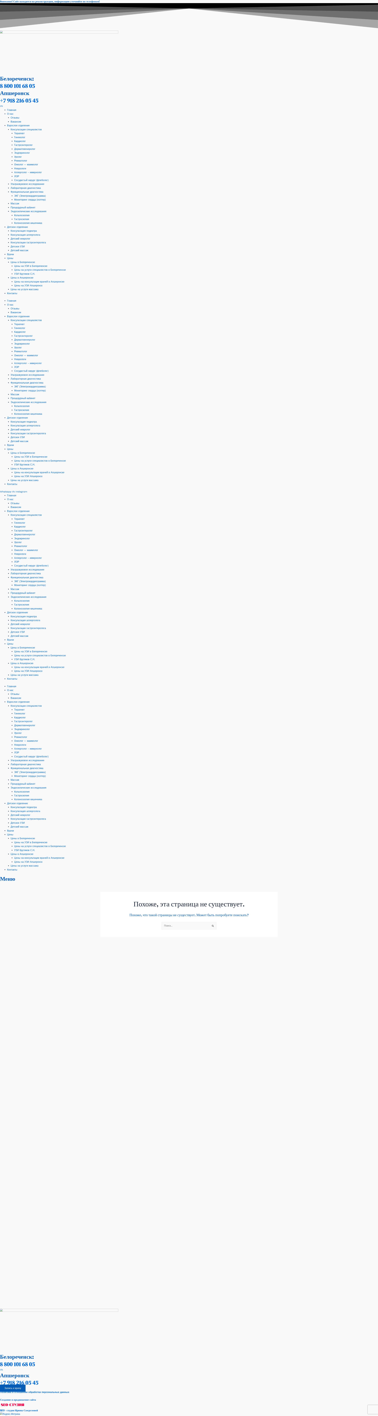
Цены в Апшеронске (22, 277)
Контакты (12, 293)
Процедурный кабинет (23, 207)
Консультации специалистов (26, 129)
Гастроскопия (21, 219)
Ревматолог (20, 160)
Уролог (18, 156)
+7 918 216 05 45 (19, 100)
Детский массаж (19, 250)
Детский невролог (20, 238)
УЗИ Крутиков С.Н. (24, 273)
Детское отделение (17, 227)
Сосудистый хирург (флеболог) (31, 180)
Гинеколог (19, 137)
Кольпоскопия (22, 215)
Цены (10, 258)
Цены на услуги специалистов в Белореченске (40, 269)
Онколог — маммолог (26, 164)
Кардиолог (20, 141)
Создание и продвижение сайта (18, 1400)
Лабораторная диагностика (26, 188)
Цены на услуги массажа (24, 289)
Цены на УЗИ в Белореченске (30, 266)
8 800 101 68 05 (17, 86)
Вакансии (16, 121)
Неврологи (20, 168)
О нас (10, 113)
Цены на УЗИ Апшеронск (28, 285)
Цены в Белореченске (23, 262)
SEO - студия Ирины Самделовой (19, 1410)
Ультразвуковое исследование (27, 184)
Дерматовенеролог (24, 149)
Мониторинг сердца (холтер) (30, 199)
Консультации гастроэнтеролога (28, 242)
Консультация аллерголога (25, 234)
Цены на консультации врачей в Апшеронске (39, 281)
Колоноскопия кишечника (28, 223)
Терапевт (19, 133)
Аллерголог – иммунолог (28, 172)
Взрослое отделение (18, 125)
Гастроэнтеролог (23, 145)
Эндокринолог (22, 152)
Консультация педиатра (24, 230)
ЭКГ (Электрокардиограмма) (30, 195)
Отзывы (15, 117)
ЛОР (16, 176)
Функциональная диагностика (27, 191)
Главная (11, 110)
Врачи (10, 254)
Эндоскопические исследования (28, 211)
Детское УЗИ (18, 246)
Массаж (15, 203)
